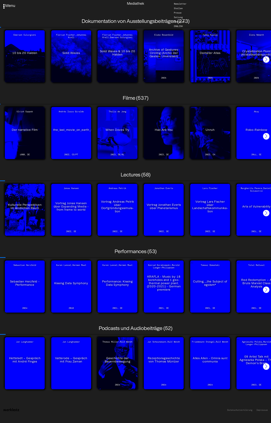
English (178, 26)
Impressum (262, 410)
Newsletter (180, 4)
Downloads (179, 21)
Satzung (178, 17)
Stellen (178, 8)
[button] (266, 59)
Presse (177, 12)
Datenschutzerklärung (239, 410)
